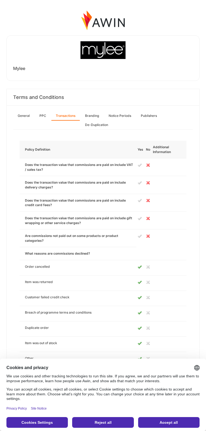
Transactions (65, 116)
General (24, 116)
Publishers (149, 116)
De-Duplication (96, 125)
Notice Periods (120, 116)
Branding (92, 116)
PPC (42, 116)
